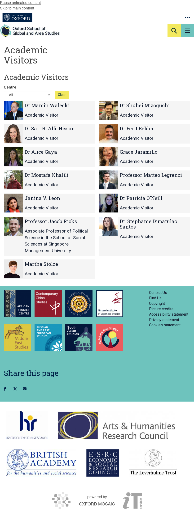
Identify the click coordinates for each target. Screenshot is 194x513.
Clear (62, 95)
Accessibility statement (168, 314)
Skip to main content (17, 8)
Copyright (157, 303)
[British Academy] (41, 463)
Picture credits (161, 309)
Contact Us (158, 292)
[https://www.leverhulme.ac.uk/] (153, 463)
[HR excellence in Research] (27, 425)
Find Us (155, 298)
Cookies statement (165, 325)
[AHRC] (116, 425)
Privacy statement (164, 320)
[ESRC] (103, 463)
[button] (187, 17)
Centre (10, 87)
